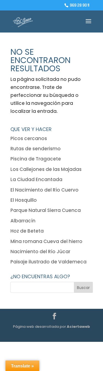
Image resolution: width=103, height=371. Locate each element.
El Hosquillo (23, 200)
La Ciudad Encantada (36, 179)
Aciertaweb (78, 326)
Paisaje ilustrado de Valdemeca (48, 261)
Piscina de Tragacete (35, 159)
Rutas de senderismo (35, 148)
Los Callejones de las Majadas (46, 169)
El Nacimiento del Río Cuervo (44, 190)
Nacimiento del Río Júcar (40, 251)
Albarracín (22, 220)
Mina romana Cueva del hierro (46, 241)
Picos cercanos (28, 138)
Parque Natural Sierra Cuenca (45, 210)
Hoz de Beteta (27, 231)
